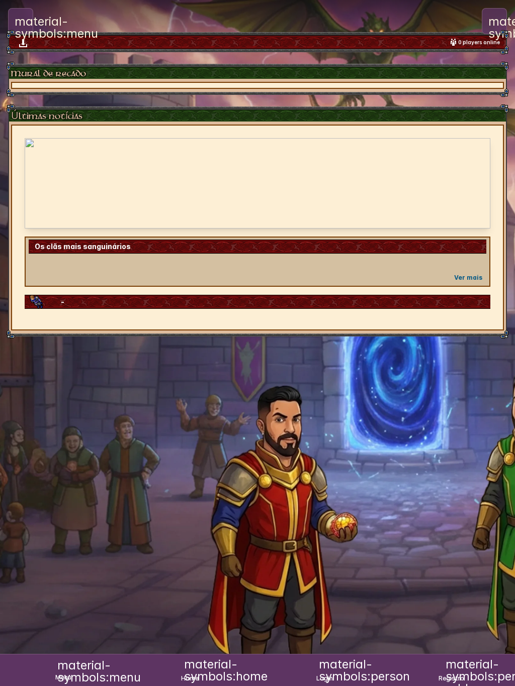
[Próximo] (476, 183)
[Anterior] (39, 183)
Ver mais (468, 277)
